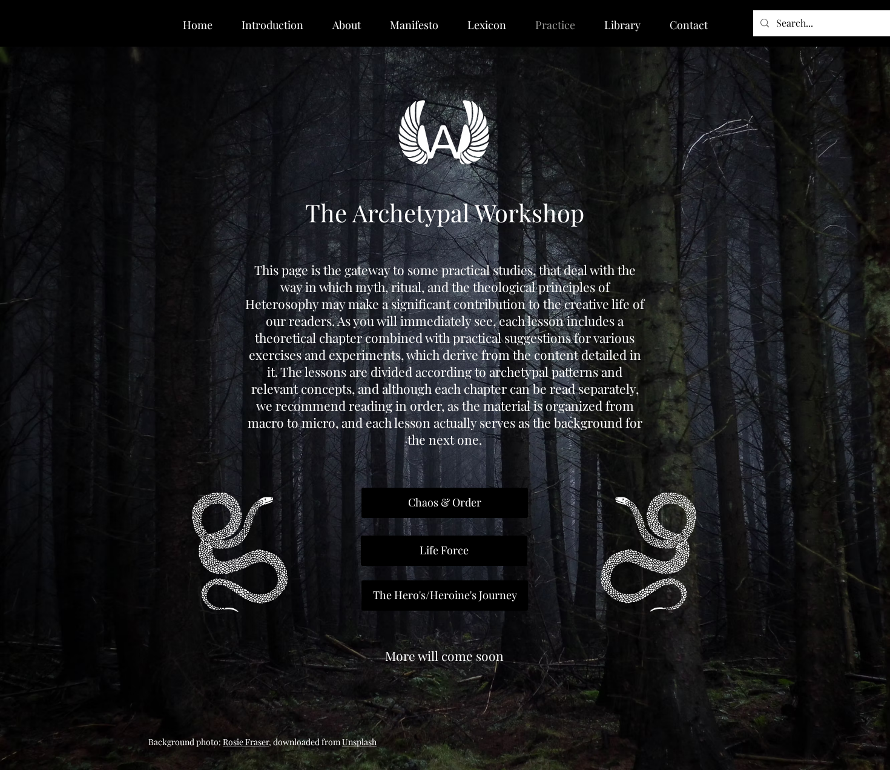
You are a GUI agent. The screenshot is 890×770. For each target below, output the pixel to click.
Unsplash (359, 742)
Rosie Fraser (246, 742)
